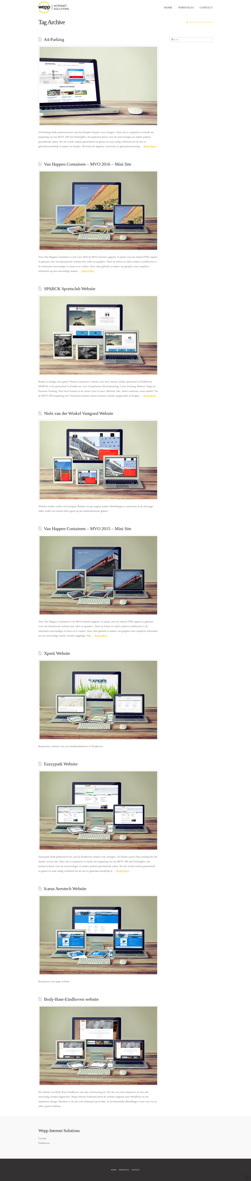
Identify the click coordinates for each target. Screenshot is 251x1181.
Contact (135, 1170)
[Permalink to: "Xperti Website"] (98, 700)
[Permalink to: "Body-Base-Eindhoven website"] (98, 1046)
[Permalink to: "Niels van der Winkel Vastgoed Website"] (98, 460)
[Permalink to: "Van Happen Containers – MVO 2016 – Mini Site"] (98, 210)
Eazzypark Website (61, 763)
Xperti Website (57, 653)
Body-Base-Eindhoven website (71, 999)
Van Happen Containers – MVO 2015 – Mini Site (87, 528)
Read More (150, 146)
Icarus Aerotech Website (65, 888)
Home (113, 1170)
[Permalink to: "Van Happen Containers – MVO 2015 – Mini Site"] (98, 575)
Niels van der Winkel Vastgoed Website (78, 413)
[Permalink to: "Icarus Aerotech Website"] (98, 935)
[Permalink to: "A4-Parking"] (98, 86)
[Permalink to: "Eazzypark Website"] (98, 810)
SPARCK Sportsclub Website (69, 288)
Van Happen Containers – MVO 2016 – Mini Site (87, 164)
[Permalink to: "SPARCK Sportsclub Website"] (98, 335)
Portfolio (124, 1170)
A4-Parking (54, 39)
